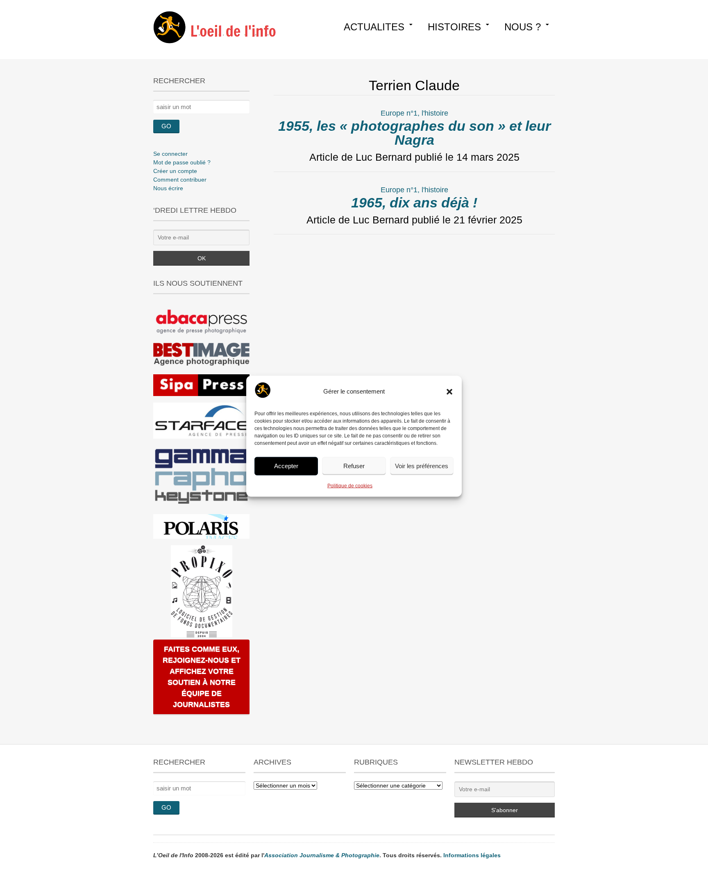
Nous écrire (168, 188)
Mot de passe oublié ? (182, 162)
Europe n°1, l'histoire (414, 113)
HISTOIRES (454, 26)
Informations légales (472, 855)
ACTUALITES (374, 26)
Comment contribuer (179, 179)
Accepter (286, 465)
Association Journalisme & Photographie (321, 855)
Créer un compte (175, 171)
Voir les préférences (421, 465)
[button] (449, 391)
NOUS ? (522, 26)
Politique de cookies (349, 485)
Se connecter (170, 153)
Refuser (354, 465)
